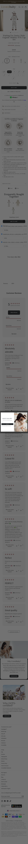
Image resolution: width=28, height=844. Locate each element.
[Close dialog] (26, 413)
